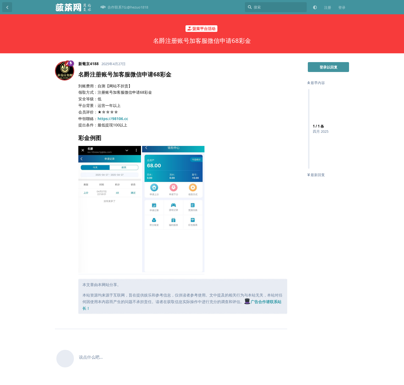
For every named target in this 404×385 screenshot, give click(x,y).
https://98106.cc (113, 118)
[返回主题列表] (7, 7)
